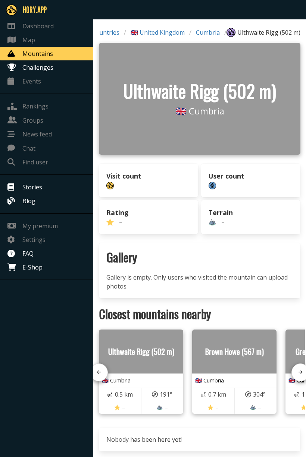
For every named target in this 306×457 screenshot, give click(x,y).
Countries (105, 32)
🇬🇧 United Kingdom (158, 32)
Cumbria (208, 32)
